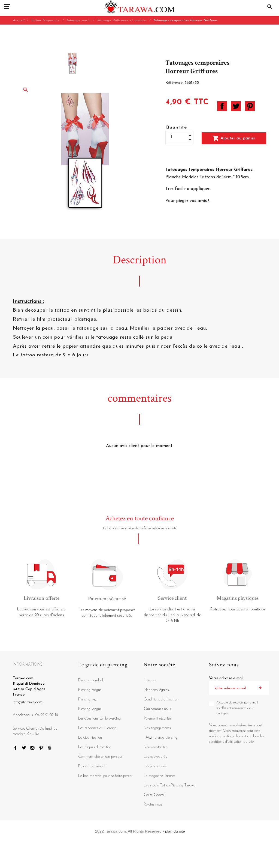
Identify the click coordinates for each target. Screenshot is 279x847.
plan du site (175, 831)
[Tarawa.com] (139, 7)
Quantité (176, 127)
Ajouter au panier (234, 138)
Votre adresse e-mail (226, 678)
